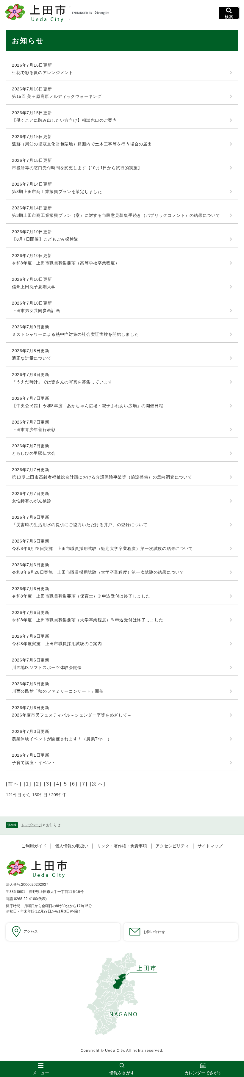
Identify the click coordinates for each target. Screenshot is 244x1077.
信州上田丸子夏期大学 (34, 286)
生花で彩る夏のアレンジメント (42, 72)
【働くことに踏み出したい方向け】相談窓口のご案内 (64, 120)
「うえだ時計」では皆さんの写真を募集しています (62, 382)
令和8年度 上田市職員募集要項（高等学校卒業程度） (66, 263)
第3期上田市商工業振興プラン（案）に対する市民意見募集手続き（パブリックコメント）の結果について (116, 215)
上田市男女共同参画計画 (36, 310)
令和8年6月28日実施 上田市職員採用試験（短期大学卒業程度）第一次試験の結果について (102, 548)
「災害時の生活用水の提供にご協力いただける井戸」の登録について (80, 524)
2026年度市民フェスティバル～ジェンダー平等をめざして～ (72, 715)
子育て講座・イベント (34, 762)
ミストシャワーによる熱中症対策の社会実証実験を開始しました (75, 334)
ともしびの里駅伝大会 (34, 453)
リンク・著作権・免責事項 (122, 846)
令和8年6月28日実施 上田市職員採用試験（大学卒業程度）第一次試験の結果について (98, 572)
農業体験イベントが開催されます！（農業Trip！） (62, 738)
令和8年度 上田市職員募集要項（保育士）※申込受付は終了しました (81, 596)
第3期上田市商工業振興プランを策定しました (57, 191)
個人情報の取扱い (71, 846)
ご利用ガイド (33, 846)
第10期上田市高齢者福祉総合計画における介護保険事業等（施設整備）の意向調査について (102, 477)
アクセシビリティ (172, 846)
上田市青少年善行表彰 (34, 429)
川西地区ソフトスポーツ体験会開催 (47, 667)
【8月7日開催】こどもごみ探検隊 (45, 239)
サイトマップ (210, 846)
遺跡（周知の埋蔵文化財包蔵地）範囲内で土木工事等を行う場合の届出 (82, 144)
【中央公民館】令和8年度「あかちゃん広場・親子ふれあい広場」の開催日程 (87, 405)
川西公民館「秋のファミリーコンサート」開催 (58, 691)
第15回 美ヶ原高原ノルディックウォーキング (56, 96)
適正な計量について (31, 358)
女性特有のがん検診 (31, 500)
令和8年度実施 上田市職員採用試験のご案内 (57, 643)
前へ (13, 783)
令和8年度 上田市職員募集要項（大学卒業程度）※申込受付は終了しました (87, 619)
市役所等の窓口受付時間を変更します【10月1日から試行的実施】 (77, 167)
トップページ (31, 825)
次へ (97, 783)
